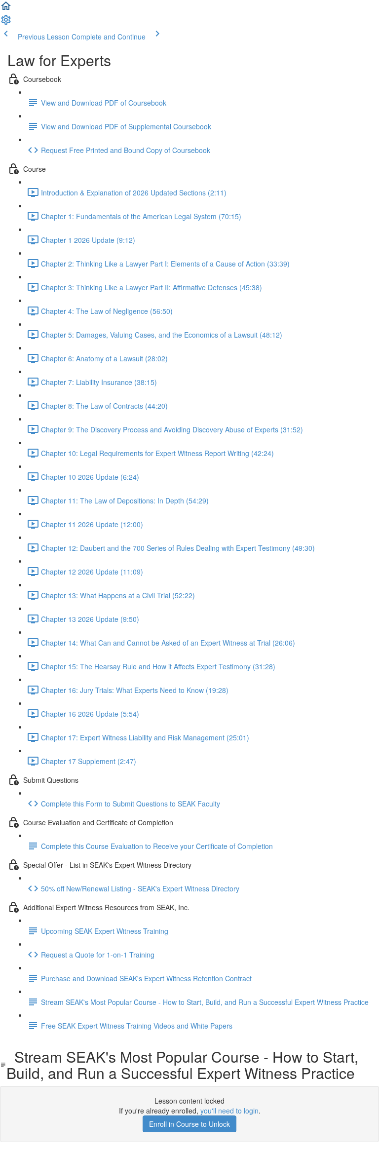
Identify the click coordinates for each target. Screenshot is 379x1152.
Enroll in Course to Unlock (189, 1124)
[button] (6, 9)
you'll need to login (229, 1110)
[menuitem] (6, 23)
